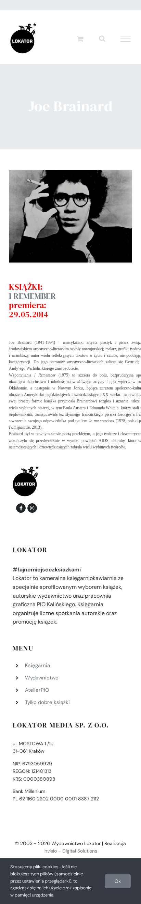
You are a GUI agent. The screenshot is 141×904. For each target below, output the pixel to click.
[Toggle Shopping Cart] (80, 38)
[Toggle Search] (102, 38)
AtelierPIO (37, 690)
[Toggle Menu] (126, 39)
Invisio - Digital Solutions (70, 851)
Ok (118, 881)
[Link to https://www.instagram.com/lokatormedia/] (32, 508)
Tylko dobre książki (47, 702)
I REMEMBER (32, 296)
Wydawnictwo (42, 677)
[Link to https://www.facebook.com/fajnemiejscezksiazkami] (21, 508)
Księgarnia (37, 665)
